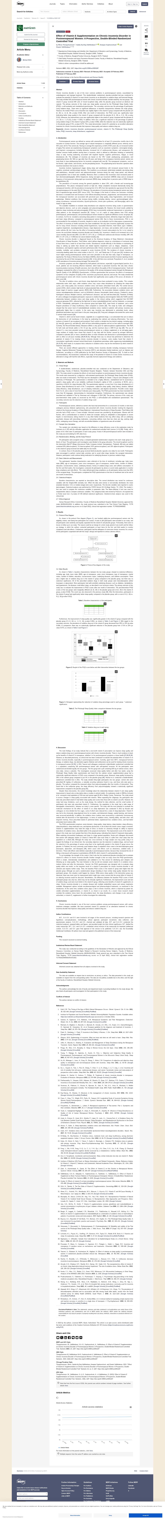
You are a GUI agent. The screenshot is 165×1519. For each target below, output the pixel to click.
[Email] (58, 1338)
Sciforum (109, 1486)
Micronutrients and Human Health (91, 77)
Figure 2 (116, 621)
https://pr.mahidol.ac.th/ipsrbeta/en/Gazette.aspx (77, 1017)
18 (65, 279)
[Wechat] (73, 1338)
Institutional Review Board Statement (30, 120)
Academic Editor (23, 55)
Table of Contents (24, 97)
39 (74, 764)
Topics (62, 4)
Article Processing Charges (70, 1486)
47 (94, 853)
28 (82, 337)
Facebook (131, 1488)
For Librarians (88, 1493)
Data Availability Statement (27, 125)
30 (86, 337)
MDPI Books (110, 1488)
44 (85, 849)
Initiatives (100, 4)
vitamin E (107, 129)
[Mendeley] (80, 1338)
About (111, 4)
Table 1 (70, 572)
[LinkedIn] (65, 1338)
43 (73, 840)
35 (84, 384)
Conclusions (22, 113)
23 (99, 312)
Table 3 (75, 628)
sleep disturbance (79, 131)
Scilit (107, 1493)
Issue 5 (43, 18)
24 (74, 314)
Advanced (142, 12)
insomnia (68, 131)
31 (88, 337)
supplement (90, 131)
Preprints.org (110, 1491)
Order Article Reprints (125, 26)
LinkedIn (131, 1486)
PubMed (93, 1011)
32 (57, 343)
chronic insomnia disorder (74, 129)
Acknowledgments (24, 127)
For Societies (88, 1498)
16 (90, 259)
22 (106, 306)
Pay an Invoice (66, 1488)
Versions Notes (93, 81)
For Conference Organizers (92, 1501)
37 (68, 429)
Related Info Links (23, 67)
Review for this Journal (31, 39)
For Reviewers (88, 1488)
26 (123, 328)
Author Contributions (25, 116)
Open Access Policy (67, 1491)
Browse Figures (78, 81)
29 (84, 337)
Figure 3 (84, 628)
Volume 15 (35, 18)
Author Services (87, 4)
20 (91, 290)
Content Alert (144, 1471)
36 (104, 395)
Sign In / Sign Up (133, 4)
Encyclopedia (110, 1498)
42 (74, 822)
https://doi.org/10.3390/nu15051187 (87, 68)
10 (101, 219)
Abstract (21, 101)
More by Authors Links (25, 72)
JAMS (108, 1501)
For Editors (87, 1491)
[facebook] (69, 1338)
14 (104, 250)
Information (73, 4)
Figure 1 (90, 518)
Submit (144, 4)
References (22, 132)
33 (59, 343)
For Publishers (88, 1496)
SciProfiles (109, 1496)
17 (97, 261)
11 (97, 237)
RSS (135, 1471)
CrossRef (85, 1011)
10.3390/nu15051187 (53, 18)
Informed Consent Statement (27, 123)
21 (118, 294)
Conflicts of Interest (24, 130)
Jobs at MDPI (65, 1496)
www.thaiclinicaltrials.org (65, 506)
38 (121, 429)
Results (21, 109)
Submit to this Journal (30, 34)
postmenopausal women (93, 129)
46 (92, 853)
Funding (21, 118)
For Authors (87, 1486)
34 (61, 343)
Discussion (22, 111)
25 (131, 323)
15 (121, 252)
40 (103, 777)
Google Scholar (75, 1011)
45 (90, 853)
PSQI (63, 131)
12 (96, 248)
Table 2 (107, 621)
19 (117, 286)
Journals (53, 4)
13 (102, 250)
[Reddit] (77, 1338)
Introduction (22, 104)
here (66, 1385)
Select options (22, 1494)
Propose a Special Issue (31, 44)
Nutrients (27, 18)
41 (87, 789)
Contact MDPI (65, 1493)
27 (72, 334)
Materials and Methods (25, 106)
